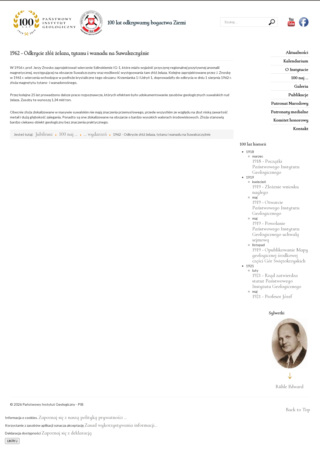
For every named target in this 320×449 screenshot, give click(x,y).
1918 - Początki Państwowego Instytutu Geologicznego (276, 166)
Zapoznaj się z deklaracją (67, 433)
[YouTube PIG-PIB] (288, 22)
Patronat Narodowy (289, 103)
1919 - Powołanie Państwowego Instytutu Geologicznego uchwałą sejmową (276, 231)
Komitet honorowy (291, 120)
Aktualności (297, 52)
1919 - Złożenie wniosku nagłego (275, 189)
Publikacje (298, 94)
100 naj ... (299, 77)
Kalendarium (296, 61)
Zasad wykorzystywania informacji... (120, 425)
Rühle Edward (290, 387)
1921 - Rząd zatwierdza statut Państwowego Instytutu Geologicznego (276, 280)
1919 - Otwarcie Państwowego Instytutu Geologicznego (276, 207)
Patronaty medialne (289, 111)
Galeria (301, 86)
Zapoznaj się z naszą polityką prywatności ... (82, 417)
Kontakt (300, 128)
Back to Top (298, 409)
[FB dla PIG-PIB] (304, 22)
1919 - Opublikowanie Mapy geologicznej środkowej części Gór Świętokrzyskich (280, 255)
